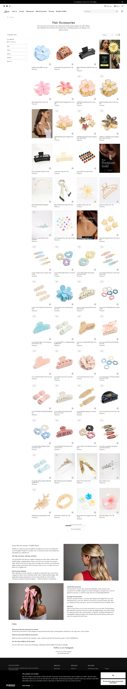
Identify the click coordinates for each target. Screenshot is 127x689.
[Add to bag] (50, 64)
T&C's (73, 2)
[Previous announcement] (5, 1)
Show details (26, 685)
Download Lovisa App (93, 668)
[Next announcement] (118, 1)
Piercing (107, 668)
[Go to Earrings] (117, 11)
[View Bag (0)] (122, 11)
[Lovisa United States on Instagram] (7, 6)
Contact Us (73, 668)
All (7, 17)
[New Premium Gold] (109, 157)
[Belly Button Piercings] (87, 224)
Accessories (11, 17)
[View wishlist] (123, 6)
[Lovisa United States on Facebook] (4, 6)
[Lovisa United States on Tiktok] (9, 6)
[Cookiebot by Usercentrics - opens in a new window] (10, 685)
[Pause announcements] (122, 2)
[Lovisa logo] (6, 11)
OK (113, 675)
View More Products (76, 529)
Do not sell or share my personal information (113, 682)
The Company (57, 668)
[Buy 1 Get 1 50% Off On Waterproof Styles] (42, 122)
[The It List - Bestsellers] (109, 53)
